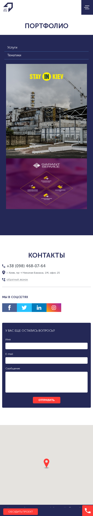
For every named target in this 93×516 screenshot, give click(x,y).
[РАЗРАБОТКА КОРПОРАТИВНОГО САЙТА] (46, 183)
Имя (8, 339)
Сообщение (12, 368)
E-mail (9, 353)
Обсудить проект (20, 511)
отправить (46, 400)
